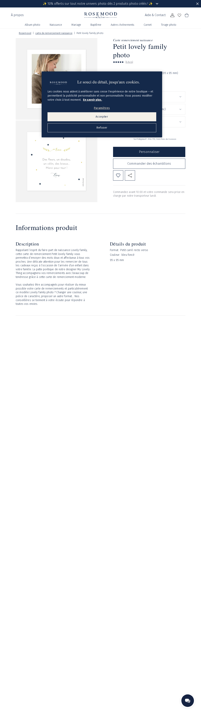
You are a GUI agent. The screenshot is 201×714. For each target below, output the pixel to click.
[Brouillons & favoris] (179, 15)
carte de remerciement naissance (53, 33)
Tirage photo (168, 24)
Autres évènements (122, 24)
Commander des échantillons (149, 163)
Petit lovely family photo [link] (90, 33)
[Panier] (186, 15)
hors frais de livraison (166, 139)
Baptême (95, 24)
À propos (17, 15)
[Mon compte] (172, 15)
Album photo (32, 24)
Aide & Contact (155, 15)
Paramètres (102, 108)
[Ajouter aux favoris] (118, 175)
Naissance (56, 24)
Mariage (76, 24)
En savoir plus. (92, 99)
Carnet (148, 24)
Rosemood (25, 33)
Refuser (101, 127)
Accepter (102, 116)
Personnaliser (149, 152)
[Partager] (130, 175)
